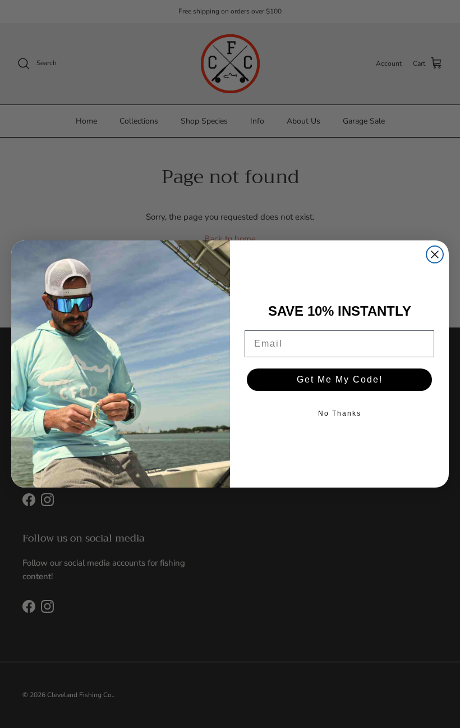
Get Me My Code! (340, 379)
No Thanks (339, 413)
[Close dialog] (434, 254)
